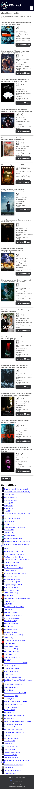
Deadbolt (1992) (9, 735)
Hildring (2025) (8, 508)
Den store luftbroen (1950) (12, 582)
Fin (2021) (7, 548)
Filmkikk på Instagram (17, 784)
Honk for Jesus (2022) (11, 671)
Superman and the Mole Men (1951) (15, 693)
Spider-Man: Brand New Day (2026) (15, 573)
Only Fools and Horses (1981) (13, 568)
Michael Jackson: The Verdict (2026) (15, 701)
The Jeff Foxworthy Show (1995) (14, 607)
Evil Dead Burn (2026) (11, 632)
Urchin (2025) (8, 674)
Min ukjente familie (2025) (12, 518)
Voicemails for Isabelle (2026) (13, 684)
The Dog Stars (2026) (10, 497)
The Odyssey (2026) (10, 621)
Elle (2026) (7, 660)
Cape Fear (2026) (9, 749)
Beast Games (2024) (10, 773)
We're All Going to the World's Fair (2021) (17, 541)
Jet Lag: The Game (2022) (12, 562)
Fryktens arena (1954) (11, 649)
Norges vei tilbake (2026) (12, 752)
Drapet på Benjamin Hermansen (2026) (16, 489)
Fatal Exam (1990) (10, 727)
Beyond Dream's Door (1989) (13, 724)
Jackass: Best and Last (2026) (13, 635)
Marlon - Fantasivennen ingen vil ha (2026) (17, 721)
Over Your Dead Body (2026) (13, 704)
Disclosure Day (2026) (11, 746)
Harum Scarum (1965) (11, 593)
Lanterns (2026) (9, 532)
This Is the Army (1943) (11, 623)
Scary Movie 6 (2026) (10, 755)
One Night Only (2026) (11, 500)
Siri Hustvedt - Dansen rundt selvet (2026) (17, 492)
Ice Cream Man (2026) (11, 565)
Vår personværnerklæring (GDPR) (17, 786)
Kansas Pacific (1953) (11, 587)
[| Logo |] (14, 9)
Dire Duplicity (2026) (10, 654)
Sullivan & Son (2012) (11, 738)
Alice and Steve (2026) (11, 757)
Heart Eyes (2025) (9, 741)
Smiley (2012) (8, 690)
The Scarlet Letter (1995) (11, 651)
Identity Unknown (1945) (11, 590)
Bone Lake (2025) (9, 643)
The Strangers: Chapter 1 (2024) (14, 551)
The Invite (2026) (9, 535)
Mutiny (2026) (8, 506)
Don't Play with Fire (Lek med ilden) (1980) (17, 559)
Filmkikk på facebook (18, 781)
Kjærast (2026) (8, 503)
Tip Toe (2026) (8, 626)
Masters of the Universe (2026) (13, 765)
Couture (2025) (8, 767)
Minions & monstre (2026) (12, 657)
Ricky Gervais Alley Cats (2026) (14, 554)
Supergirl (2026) (9, 698)
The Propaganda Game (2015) (13, 730)
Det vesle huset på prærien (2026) (14, 640)
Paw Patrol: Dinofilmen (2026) (13, 557)
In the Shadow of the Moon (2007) (14, 732)
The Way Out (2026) (10, 576)
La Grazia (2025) (9, 521)
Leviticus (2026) (9, 601)
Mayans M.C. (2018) (10, 612)
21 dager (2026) (9, 524)
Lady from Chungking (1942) (13, 585)
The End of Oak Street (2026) (13, 538)
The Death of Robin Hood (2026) (14, 715)
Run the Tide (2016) (10, 571)
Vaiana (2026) (8, 637)
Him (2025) (7, 511)
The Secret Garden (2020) (12, 579)
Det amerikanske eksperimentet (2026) (16, 663)
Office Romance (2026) (11, 696)
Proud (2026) (8, 743)
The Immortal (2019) (10, 629)
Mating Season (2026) (11, 687)
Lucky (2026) (8, 604)
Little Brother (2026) (10, 666)
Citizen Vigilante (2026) (11, 668)
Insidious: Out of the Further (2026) (14, 527)
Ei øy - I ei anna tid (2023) (12, 618)
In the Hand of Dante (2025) (12, 677)
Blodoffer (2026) (9, 530)
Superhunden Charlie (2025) (13, 615)
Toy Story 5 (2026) (9, 718)
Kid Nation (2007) (9, 712)
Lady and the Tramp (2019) (12, 770)
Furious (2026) (8, 595)
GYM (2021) (8, 609)
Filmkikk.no (12, 778)
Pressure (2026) (9, 494)
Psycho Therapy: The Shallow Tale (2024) (17, 598)
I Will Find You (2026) (10, 707)
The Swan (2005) (9, 710)
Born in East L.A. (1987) (11, 646)
